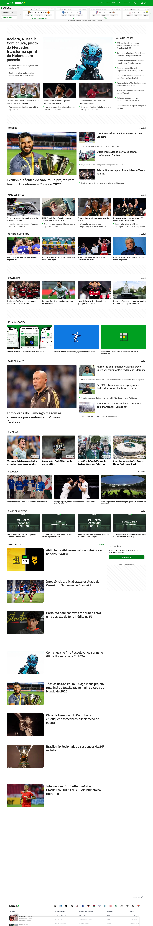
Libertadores (83, 916)
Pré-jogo (71, 18)
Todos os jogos (7, 17)
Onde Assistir (123, 3)
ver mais (141, 195)
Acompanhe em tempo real (39, 18)
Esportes (110, 911)
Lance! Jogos (133, 3)
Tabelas (108, 3)
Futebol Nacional (59, 911)
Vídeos (114, 3)
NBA (108, 916)
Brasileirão (100, 3)
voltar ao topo (136, 897)
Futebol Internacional (86, 911)
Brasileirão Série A (60, 916)
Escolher (126, 557)
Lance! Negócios (135, 916)
